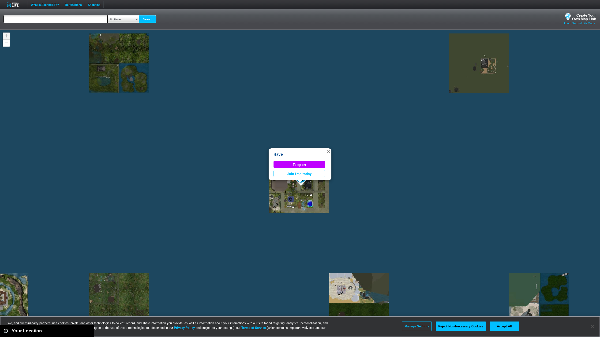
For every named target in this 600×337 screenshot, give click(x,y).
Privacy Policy (184, 328)
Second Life (15, 4)
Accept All (504, 326)
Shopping (94, 4)
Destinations (73, 4)
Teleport (299, 164)
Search (147, 19)
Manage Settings (417, 326)
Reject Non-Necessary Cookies (460, 326)
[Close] (592, 326)
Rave (278, 154)
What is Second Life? (45, 4)
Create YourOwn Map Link (584, 17)
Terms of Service (253, 328)
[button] (328, 151)
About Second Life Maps (579, 23)
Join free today (299, 173)
